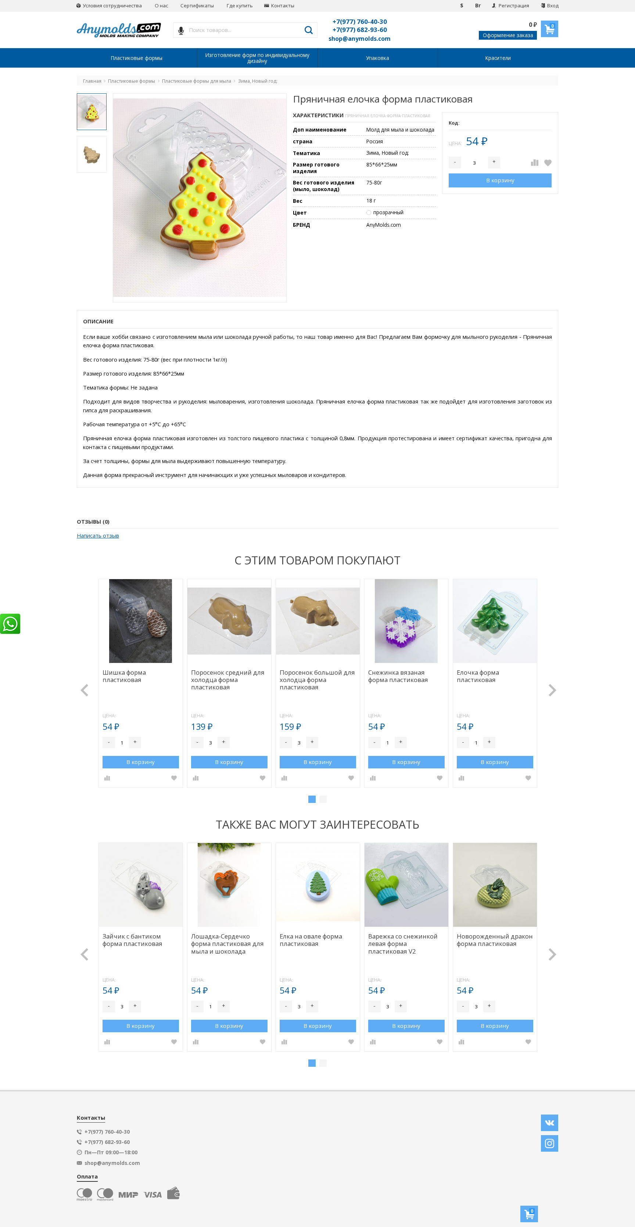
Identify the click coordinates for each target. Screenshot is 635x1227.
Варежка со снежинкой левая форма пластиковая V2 (403, 944)
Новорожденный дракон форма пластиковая (495, 940)
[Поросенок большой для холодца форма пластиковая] (318, 621)
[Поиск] (309, 30)
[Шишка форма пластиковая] (141, 621)
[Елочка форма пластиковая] (495, 621)
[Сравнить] (534, 162)
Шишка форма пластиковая (124, 676)
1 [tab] (312, 799)
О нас (161, 5)
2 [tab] (323, 799)
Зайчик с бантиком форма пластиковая (132, 940)
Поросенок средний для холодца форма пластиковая (228, 680)
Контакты (282, 5)
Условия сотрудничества (112, 5)
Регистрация (513, 5)
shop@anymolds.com (360, 38)
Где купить (240, 5)
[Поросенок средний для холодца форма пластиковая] (229, 621)
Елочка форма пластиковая (478, 676)
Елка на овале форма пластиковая (311, 940)
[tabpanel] (140, 683)
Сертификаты (197, 5)
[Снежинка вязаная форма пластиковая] (407, 621)
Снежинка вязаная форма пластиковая (398, 676)
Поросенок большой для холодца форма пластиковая (317, 680)
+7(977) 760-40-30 (360, 21)
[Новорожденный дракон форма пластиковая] (495, 885)
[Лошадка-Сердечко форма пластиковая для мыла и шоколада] (229, 885)
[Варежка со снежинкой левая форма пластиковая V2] (407, 885)
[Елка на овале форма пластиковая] (318, 885)
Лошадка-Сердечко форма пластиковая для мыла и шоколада (227, 944)
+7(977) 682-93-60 (360, 29)
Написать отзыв (98, 535)
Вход (552, 5)
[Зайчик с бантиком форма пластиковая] (141, 885)
